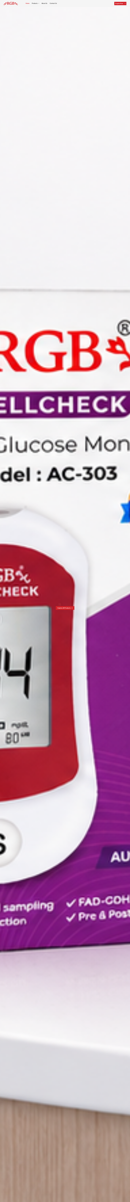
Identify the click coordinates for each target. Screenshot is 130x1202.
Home (27, 3)
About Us (44, 3)
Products (35, 3)
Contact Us (53, 3)
